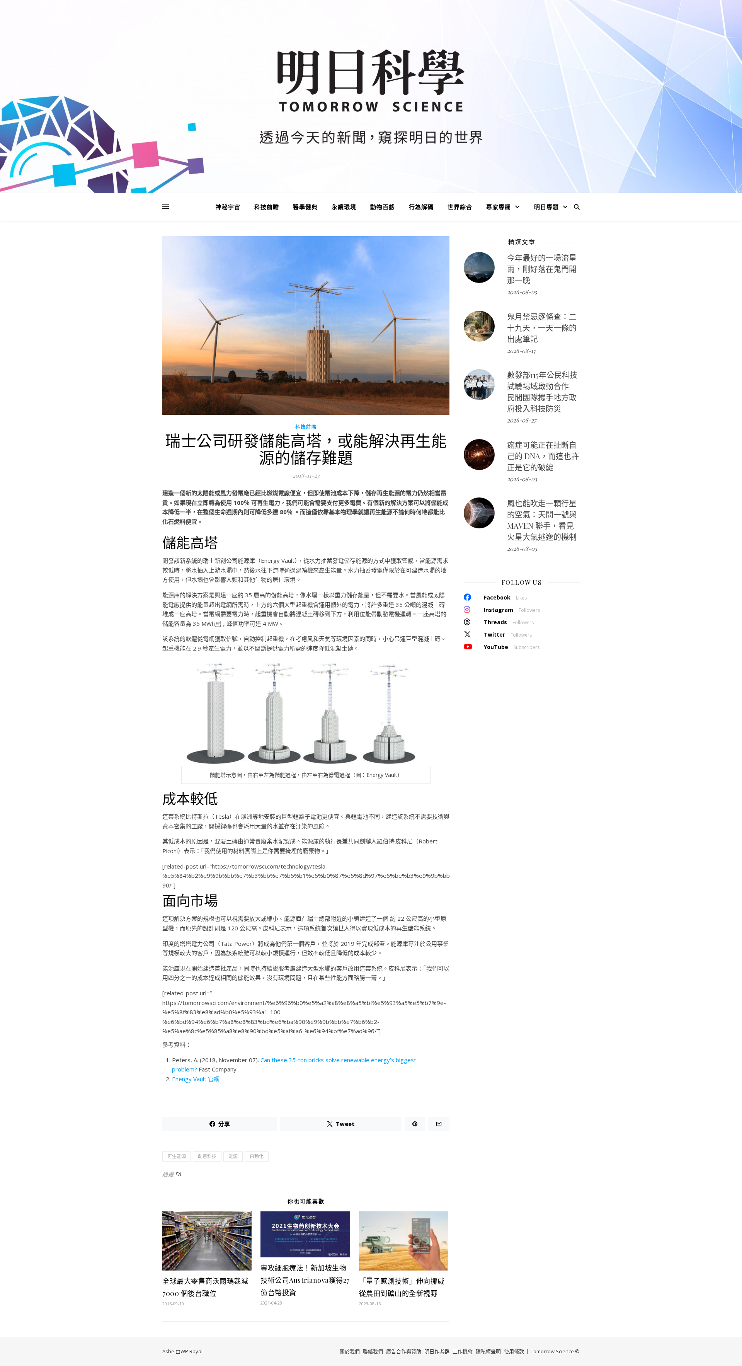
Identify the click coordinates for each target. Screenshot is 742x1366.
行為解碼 (421, 207)
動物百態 (382, 207)
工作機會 (463, 1351)
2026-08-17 (521, 350)
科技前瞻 (266, 207)
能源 (233, 1156)
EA (178, 1174)
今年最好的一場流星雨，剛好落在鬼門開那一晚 (542, 268)
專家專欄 (498, 207)
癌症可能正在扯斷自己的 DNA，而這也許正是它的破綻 (543, 455)
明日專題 (546, 207)
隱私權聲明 (488, 1351)
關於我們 (350, 1351)
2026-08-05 (522, 292)
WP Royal (191, 1351)
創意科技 (207, 1156)
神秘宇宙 (228, 207)
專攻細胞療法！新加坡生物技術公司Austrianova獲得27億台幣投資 (305, 1280)
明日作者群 (436, 1351)
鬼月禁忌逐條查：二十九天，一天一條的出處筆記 (542, 327)
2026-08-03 (522, 479)
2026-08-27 (521, 420)
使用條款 (514, 1351)
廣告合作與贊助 (403, 1351)
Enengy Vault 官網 (196, 1079)
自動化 (257, 1156)
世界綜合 (460, 207)
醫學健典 (305, 207)
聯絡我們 (373, 1351)
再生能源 (176, 1156)
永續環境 (344, 207)
